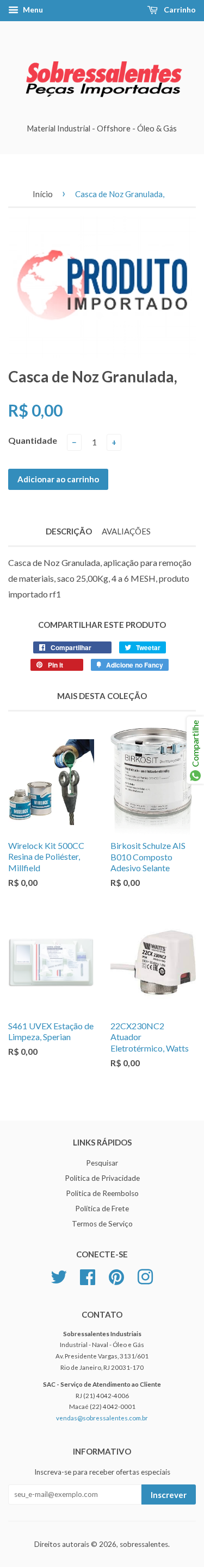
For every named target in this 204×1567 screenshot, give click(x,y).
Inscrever (169, 1495)
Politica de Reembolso (102, 1193)
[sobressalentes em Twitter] (59, 1275)
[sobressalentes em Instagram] (145, 1275)
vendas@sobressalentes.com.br (102, 1417)
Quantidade (32, 440)
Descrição (69, 531)
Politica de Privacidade (102, 1178)
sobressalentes (144, 1544)
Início (43, 194)
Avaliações (126, 531)
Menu (32, 9)
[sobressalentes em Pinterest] (116, 1275)
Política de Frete (102, 1208)
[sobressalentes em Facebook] (87, 1275)
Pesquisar (102, 1163)
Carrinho (179, 9)
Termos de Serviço (102, 1223)
